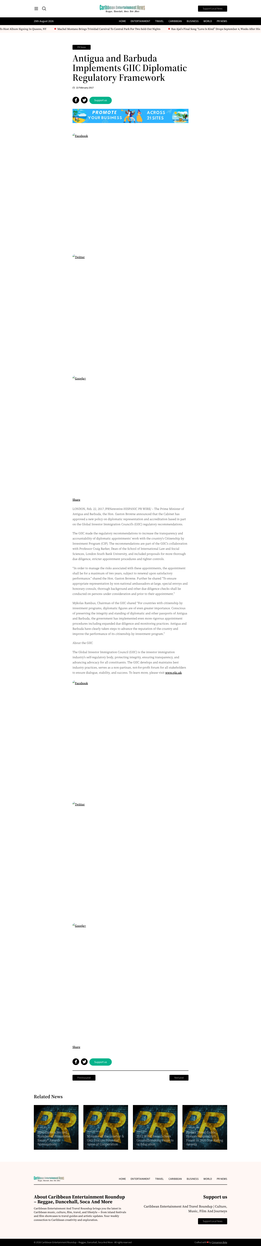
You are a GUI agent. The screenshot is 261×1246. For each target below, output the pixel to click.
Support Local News (212, 8)
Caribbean (175, 21)
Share (76, 499)
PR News (222, 21)
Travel (159, 21)
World (207, 21)
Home (122, 21)
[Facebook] (130, 191)
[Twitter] (130, 312)
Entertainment (140, 21)
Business (193, 21)
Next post (179, 1077)
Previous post (84, 1077)
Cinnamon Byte (219, 1242)
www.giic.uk (173, 672)
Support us (100, 100)
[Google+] (130, 434)
